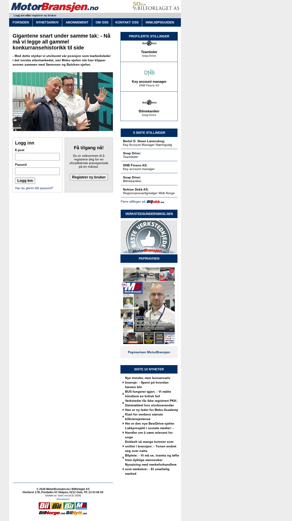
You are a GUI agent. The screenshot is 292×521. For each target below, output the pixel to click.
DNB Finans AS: (135, 165)
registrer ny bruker (44, 15)
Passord (21, 164)
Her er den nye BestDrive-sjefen (149, 423)
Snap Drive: (132, 153)
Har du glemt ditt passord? (34, 188)
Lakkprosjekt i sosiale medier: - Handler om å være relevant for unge (149, 432)
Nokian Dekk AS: (136, 189)
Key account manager (149, 79)
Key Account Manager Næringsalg (147, 145)
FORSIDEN (21, 22)
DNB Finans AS (149, 83)
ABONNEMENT (77, 22)
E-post (19, 150)
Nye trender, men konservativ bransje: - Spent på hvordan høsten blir (147, 382)
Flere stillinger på (133, 201)
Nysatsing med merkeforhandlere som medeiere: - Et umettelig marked (151, 469)
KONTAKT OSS (126, 22)
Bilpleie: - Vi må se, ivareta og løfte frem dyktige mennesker (152, 458)
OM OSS (102, 22)
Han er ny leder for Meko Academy (151, 410)
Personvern (63, 499)
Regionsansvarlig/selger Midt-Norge (149, 193)
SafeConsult (64, 495)
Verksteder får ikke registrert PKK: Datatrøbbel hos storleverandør (151, 403)
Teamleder (149, 50)
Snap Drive (149, 53)
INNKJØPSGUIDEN (160, 22)
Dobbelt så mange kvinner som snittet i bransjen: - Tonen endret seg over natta (150, 446)
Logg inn (19, 15)
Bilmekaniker (149, 109)
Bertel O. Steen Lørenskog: (144, 141)
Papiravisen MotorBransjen (149, 352)
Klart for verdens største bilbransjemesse (144, 417)
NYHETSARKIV (47, 22)
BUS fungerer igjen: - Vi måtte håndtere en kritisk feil (148, 394)
